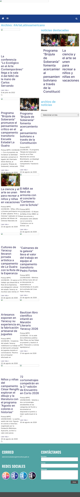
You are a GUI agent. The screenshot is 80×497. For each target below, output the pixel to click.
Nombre (43, 456)
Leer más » (5, 90)
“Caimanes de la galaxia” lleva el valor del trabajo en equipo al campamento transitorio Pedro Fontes (29, 259)
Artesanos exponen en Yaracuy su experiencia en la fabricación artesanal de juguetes (10, 324)
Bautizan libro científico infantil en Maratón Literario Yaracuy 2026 (29, 320)
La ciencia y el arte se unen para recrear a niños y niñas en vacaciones (10, 195)
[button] (7, 18)
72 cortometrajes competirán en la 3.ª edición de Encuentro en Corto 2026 (29, 385)
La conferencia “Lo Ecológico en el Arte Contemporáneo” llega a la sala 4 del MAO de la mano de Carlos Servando (12, 71)
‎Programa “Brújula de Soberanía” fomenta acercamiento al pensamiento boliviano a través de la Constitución (29, 128)
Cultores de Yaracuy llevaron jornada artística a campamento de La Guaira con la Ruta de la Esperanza (10, 260)
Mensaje (44, 469)
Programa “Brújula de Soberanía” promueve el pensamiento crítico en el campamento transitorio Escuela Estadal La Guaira (9, 129)
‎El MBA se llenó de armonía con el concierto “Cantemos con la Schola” (29, 197)
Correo (43, 463)
